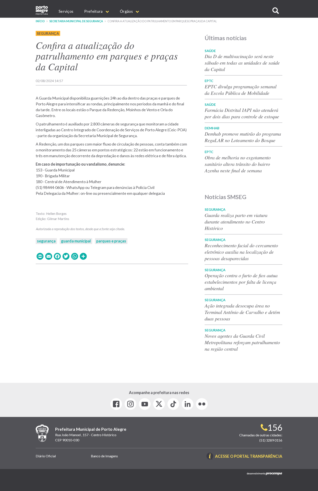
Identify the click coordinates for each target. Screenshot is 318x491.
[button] (275, 11)
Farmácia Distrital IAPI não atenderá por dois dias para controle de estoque (242, 113)
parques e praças (111, 241)
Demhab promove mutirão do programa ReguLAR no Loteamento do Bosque (243, 136)
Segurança (48, 33)
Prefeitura (93, 11)
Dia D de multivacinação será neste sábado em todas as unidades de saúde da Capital (242, 62)
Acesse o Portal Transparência (248, 456)
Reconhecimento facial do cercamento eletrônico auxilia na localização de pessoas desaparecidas (241, 251)
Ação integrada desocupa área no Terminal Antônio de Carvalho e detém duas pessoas (242, 312)
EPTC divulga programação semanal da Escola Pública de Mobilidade (240, 89)
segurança (46, 241)
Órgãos (126, 11)
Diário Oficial (46, 456)
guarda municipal (76, 241)
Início (40, 21)
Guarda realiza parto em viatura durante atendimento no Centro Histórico (236, 221)
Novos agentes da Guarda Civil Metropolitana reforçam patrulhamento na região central (242, 342)
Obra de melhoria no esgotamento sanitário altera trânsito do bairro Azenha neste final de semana (238, 164)
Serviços (66, 11)
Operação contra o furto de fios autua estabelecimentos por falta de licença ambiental (241, 281)
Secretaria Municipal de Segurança (76, 21)
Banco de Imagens (104, 456)
